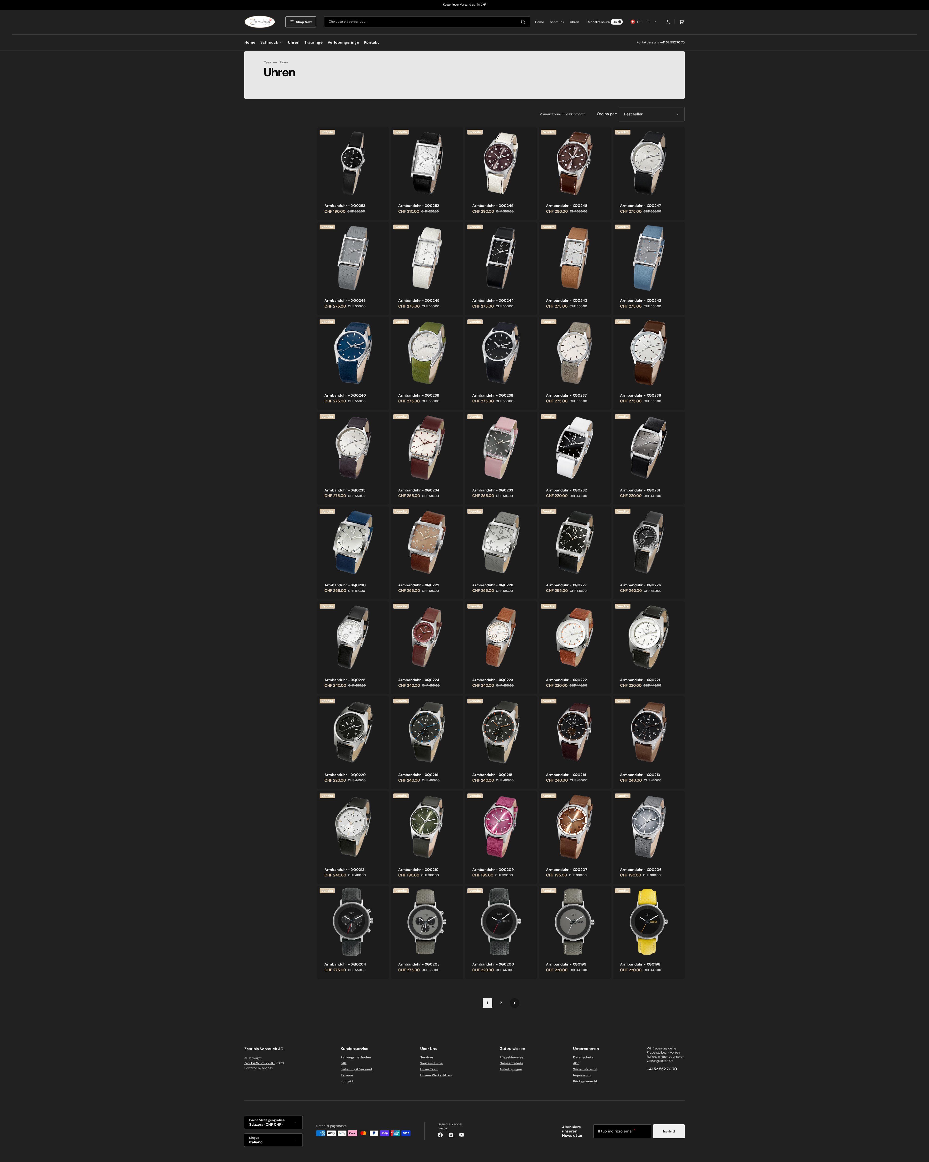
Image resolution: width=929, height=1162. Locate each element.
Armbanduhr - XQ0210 (418, 869)
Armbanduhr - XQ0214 (566, 774)
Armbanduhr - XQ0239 (418, 395)
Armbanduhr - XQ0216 (418, 774)
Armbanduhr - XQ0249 (493, 205)
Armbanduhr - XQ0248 (566, 205)
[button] (668, 21)
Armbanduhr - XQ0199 (566, 964)
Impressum (582, 1075)
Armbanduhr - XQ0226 (640, 585)
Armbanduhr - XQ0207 (566, 869)
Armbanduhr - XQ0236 (640, 395)
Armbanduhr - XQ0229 (418, 585)
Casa (267, 62)
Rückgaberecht (585, 1081)
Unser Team (429, 1069)
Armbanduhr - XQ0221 (640, 680)
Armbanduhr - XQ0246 (345, 300)
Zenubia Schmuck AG (259, 1063)
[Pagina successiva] (514, 1003)
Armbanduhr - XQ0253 (344, 205)
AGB (576, 1063)
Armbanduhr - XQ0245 (418, 300)
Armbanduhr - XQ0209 (493, 869)
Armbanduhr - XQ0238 (492, 395)
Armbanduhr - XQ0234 (418, 490)
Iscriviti (669, 1131)
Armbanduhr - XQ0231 (640, 490)
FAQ (343, 1063)
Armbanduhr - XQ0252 (418, 205)
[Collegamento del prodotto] (353, 173)
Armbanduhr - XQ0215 (492, 774)
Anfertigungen (511, 1069)
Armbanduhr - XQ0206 (641, 869)
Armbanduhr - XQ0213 (640, 774)
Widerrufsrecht (585, 1069)
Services (427, 1057)
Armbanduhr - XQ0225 (344, 680)
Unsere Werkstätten (436, 1075)
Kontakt (347, 1081)
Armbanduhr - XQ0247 (640, 205)
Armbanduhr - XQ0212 (344, 869)
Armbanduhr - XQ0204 (345, 964)
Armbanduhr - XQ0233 (492, 490)
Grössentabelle (511, 1063)
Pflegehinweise (511, 1057)
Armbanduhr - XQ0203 (419, 964)
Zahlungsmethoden (356, 1057)
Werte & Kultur (431, 1063)
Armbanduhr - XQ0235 (344, 490)
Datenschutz (583, 1057)
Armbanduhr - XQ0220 (345, 774)
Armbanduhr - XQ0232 (566, 490)
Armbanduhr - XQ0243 (566, 300)
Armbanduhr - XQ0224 (418, 680)
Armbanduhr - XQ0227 (566, 585)
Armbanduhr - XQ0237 (566, 395)
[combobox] (427, 21)
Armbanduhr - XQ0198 (640, 964)
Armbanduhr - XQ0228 (492, 585)
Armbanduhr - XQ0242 (640, 300)
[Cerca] (524, 21)
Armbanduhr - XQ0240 (345, 395)
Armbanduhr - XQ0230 (345, 585)
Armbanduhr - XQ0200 (493, 964)
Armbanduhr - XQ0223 (492, 680)
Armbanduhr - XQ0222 (566, 680)
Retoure (347, 1075)
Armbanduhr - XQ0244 (493, 300)
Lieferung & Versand (356, 1069)
